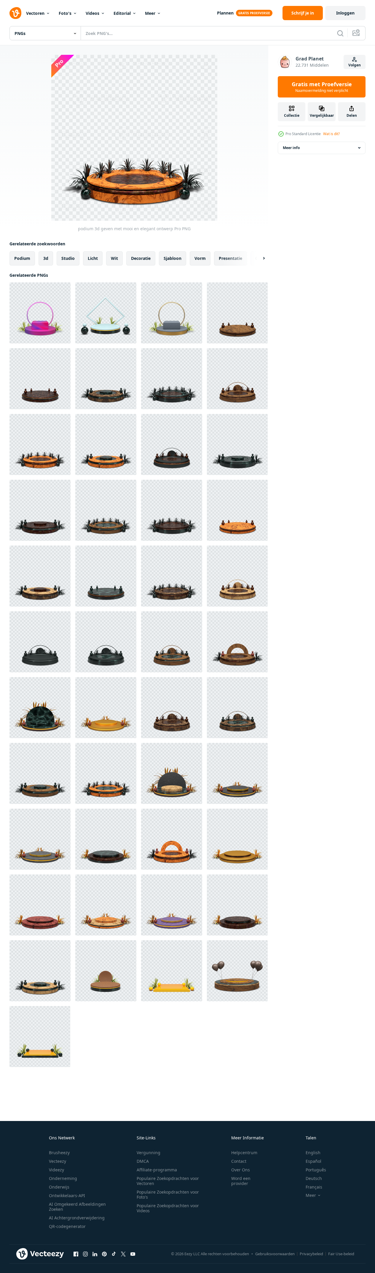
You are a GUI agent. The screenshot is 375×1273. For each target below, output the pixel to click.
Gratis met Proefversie (322, 87)
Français (314, 1187)
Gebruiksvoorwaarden (275, 1253)
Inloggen (345, 13)
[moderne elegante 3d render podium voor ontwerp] (105, 312)
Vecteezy (57, 1161)
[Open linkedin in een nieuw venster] (94, 1253)
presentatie (230, 258)
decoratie (141, 258)
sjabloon (172, 258)
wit (114, 258)
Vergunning (148, 1152)
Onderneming (63, 1178)
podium (22, 258)
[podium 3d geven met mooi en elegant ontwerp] (237, 312)
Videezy (56, 1170)
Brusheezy (59, 1152)
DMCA (143, 1161)
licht (93, 258)
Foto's (65, 13)
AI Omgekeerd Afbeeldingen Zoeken (77, 1206)
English (313, 1152)
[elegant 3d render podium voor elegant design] (40, 312)
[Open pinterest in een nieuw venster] (104, 1253)
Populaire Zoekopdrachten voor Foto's (168, 1194)
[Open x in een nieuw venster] (123, 1253)
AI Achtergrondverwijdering (77, 1218)
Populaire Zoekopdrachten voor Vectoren (168, 1181)
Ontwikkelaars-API (67, 1195)
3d (45, 258)
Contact (238, 1161)
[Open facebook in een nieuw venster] (76, 1253)
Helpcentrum (244, 1152)
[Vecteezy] (15, 13)
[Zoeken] (340, 33)
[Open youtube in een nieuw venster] (132, 1253)
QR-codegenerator (67, 1226)
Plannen (225, 13)
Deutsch (314, 1178)
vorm (200, 258)
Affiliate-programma (157, 1170)
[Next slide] (258, 258)
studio (68, 258)
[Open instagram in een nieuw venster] (85, 1253)
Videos (92, 13)
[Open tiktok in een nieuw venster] (113, 1253)
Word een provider (240, 1181)
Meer (150, 13)
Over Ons (240, 1170)
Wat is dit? (331, 133)
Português (316, 1170)
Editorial (122, 13)
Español (313, 1161)
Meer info (291, 147)
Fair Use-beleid (341, 1253)
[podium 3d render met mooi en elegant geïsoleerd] (40, 707)
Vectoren (35, 13)
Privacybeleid (311, 1253)
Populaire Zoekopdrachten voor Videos (168, 1208)
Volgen (354, 65)
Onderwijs (59, 1187)
